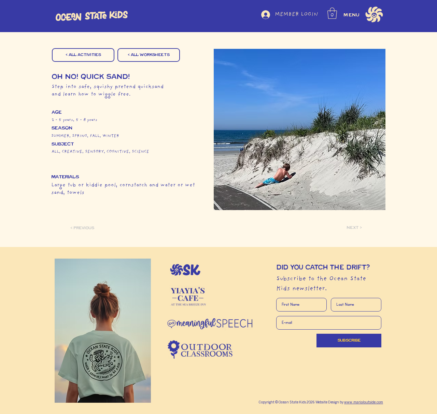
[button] (332, 13)
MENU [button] (351, 15)
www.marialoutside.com (363, 402)
